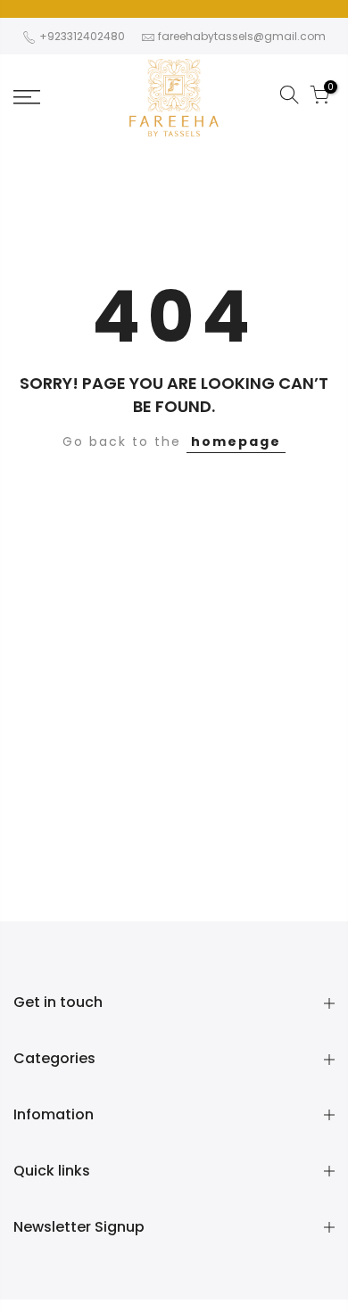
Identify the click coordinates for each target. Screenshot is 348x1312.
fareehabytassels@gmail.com (242, 36)
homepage (236, 441)
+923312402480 (81, 36)
